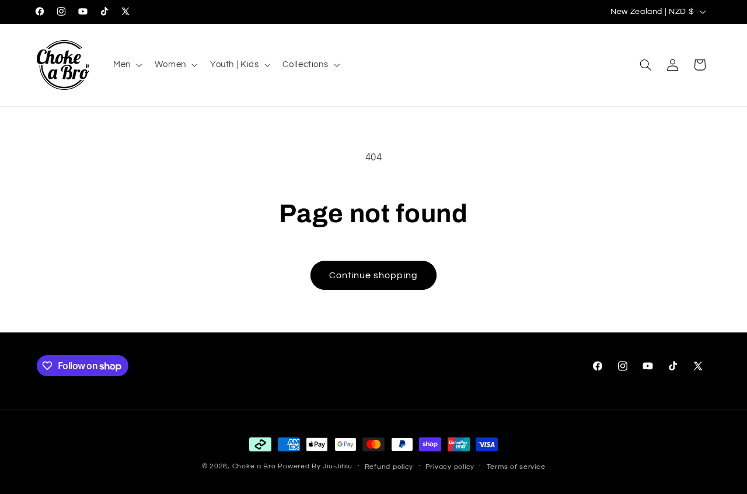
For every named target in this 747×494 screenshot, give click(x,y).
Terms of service (516, 467)
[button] (126, 65)
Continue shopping (373, 275)
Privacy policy (449, 467)
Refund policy (389, 467)
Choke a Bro (254, 466)
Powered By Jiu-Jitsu (315, 466)
